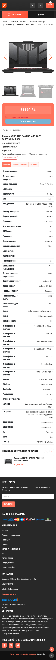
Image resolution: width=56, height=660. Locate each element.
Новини (5, 544)
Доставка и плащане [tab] (20, 165)
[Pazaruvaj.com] (16, 600)
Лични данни (7, 558)
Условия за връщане (11, 549)
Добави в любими (13, 130)
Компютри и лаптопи (20, 154)
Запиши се (8, 504)
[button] (51, 57)
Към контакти (8, 594)
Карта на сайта (8, 567)
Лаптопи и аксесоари (38, 154)
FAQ (3, 553)
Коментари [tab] (33, 165)
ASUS (10, 150)
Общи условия (8, 562)
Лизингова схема (28, 121)
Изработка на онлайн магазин (23, 654)
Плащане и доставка (11, 535)
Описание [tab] (6, 165)
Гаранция (6, 540)
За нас (5, 530)
